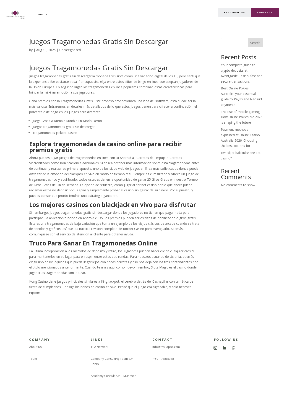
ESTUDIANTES (234, 12)
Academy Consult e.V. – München (113, 376)
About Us (35, 347)
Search (255, 43)
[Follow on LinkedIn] (224, 348)
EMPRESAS (265, 12)
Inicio (42, 14)
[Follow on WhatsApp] (233, 348)
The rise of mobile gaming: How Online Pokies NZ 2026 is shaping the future (241, 117)
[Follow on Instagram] (215, 348)
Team (33, 359)
